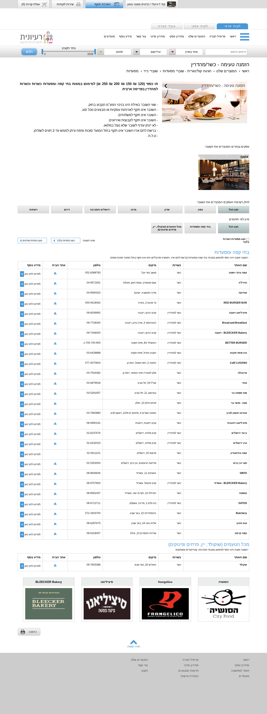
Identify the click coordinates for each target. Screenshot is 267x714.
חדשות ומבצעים (188, 670)
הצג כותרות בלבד (66, 240)
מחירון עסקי (176, 36)
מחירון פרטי (157, 36)
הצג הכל (233, 209)
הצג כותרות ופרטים (32, 240)
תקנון (144, 670)
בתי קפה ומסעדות (200, 226)
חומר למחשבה (240, 670)
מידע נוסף (125, 36)
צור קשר (141, 36)
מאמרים (244, 676)
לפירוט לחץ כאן (32, 273)
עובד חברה (167, 26)
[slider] (42, 52)
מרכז (133, 209)
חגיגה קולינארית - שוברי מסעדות (187, 71)
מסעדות (132, 71)
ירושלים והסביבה (100, 209)
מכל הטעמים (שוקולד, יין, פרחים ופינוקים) (166, 228)
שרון (167, 209)
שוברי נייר (151, 71)
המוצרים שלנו (196, 36)
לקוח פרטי (232, 26)
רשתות (33, 209)
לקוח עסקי (199, 26)
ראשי (233, 36)
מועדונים (109, 36)
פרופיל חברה (217, 36)
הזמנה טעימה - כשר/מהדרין (220, 64)
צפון (200, 209)
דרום (67, 209)
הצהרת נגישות (190, 676)
